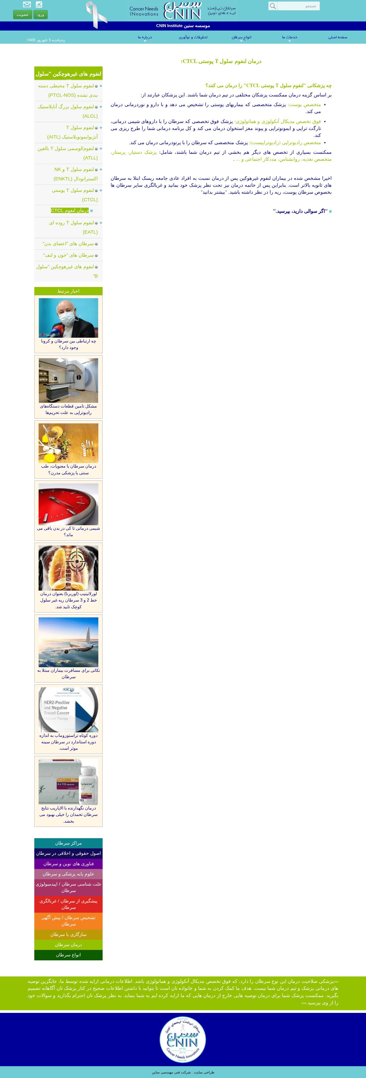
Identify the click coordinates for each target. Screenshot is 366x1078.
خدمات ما (289, 38)
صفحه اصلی (337, 37)
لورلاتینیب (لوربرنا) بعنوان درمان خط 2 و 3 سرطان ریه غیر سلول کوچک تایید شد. (68, 600)
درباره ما (145, 38)
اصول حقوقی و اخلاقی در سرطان (68, 853)
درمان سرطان (68, 944)
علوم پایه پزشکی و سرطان (68, 873)
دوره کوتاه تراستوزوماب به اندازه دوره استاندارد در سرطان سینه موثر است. (68, 742)
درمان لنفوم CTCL (70, 210)
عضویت (23, 14)
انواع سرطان (241, 38)
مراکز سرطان (68, 843)
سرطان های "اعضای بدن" (68, 243)
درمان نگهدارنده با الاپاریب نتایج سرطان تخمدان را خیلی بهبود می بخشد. (68, 814)
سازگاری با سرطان (68, 934)
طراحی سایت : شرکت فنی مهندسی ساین (183, 1072)
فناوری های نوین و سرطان (68, 863)
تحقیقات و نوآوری (193, 37)
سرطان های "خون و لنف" (68, 255)
